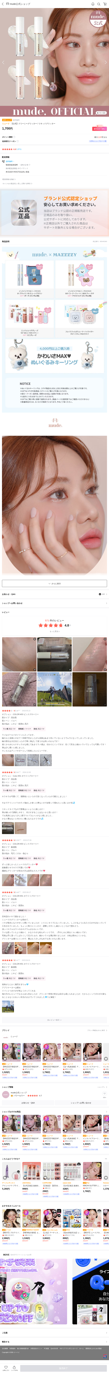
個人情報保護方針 (23, 1348)
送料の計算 (24, 165)
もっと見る (54, 631)
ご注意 (5, 1333)
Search (99, 4)
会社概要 (5, 1348)
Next (103, 62)
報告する (5, 1342)
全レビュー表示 (53, 1020)
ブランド (53, 1030)
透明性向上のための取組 (93, 1348)
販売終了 (63, 1368)
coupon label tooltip (17, 141)
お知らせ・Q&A (53, 594)
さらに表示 (56, 584)
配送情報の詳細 (8, 179)
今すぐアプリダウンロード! (69, 1348)
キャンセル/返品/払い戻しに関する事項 (16, 184)
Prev (5, 62)
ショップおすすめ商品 (11, 1112)
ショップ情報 (53, 1087)
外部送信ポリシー (36, 1348)
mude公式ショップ (20, 4)
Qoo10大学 (54, 1348)
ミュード (6, 124)
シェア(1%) (14, 1370)
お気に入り (6, 1370)
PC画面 (46, 1348)
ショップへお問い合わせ (55, 603)
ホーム (81, 1348)
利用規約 (12, 1348)
